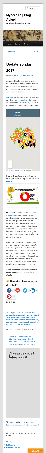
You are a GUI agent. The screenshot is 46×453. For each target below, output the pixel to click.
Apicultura (27, 313)
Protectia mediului (32, 315)
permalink (26, 324)
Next (37, 51)
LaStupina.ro (11, 445)
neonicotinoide (11, 322)
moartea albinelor (32, 320)
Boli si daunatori (19, 315)
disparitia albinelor (18, 320)
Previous (10, 51)
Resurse (27, 44)
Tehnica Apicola (12, 317)
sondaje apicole (30, 322)
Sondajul (9, 97)
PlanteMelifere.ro (13, 447)
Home (9, 44)
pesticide (21, 322)
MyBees (30, 75)
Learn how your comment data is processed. (22, 425)
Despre (17, 44)
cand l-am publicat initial (22, 100)
